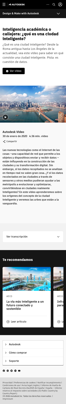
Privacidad (7, 382)
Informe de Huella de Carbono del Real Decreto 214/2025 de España (32, 386)
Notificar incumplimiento (49, 382)
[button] (33, 236)
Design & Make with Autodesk (21, 13)
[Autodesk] (17, 4)
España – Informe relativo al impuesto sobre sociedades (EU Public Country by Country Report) (32, 391)
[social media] (12, 370)
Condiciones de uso (11, 385)
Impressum (8, 398)
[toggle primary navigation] (6, 5)
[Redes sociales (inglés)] (12, 370)
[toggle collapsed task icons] (48, 4)
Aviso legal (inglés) (31, 385)
